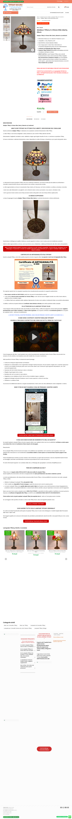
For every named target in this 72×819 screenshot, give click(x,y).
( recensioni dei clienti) (46, 20)
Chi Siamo (43, 119)
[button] (32, 50)
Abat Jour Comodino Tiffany (10, 625)
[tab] (29, 118)
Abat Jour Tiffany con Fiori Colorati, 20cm (36, 550)
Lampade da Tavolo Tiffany (45, 16)
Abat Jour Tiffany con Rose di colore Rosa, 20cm (14, 551)
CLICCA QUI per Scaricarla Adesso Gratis (36, 521)
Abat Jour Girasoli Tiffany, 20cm (57, 615)
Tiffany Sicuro (5, 807)
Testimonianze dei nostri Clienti (56, 12)
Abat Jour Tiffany (24, 625)
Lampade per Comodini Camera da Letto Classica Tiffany (18, 628)
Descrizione (29, 119)
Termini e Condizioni (57, 634)
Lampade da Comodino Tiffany (37, 625)
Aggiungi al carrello (52, 111)
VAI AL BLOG (66, 1)
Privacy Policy (56, 633)
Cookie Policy (61, 633)
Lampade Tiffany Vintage (40, 628)
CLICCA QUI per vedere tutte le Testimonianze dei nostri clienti (36, 435)
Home (38, 16)
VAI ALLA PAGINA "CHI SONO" (36, 503)
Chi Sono (67, 12)
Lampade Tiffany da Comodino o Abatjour (15, 553)
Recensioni (36, 119)
